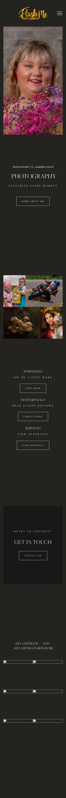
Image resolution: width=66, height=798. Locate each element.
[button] (59, 13)
